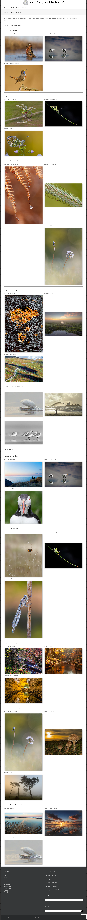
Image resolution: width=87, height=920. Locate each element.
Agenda (5, 875)
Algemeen (6, 882)
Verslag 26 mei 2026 (51, 875)
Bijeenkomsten (7, 888)
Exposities (6, 881)
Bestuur (5, 879)
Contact (5, 877)
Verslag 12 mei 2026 (51, 879)
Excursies (6, 890)
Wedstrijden (7, 892)
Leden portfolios (8, 884)
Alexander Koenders (51, 18)
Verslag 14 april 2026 (51, 886)
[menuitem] (6, 7)
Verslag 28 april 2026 (51, 882)
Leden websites (8, 886)
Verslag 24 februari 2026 (52, 890)
